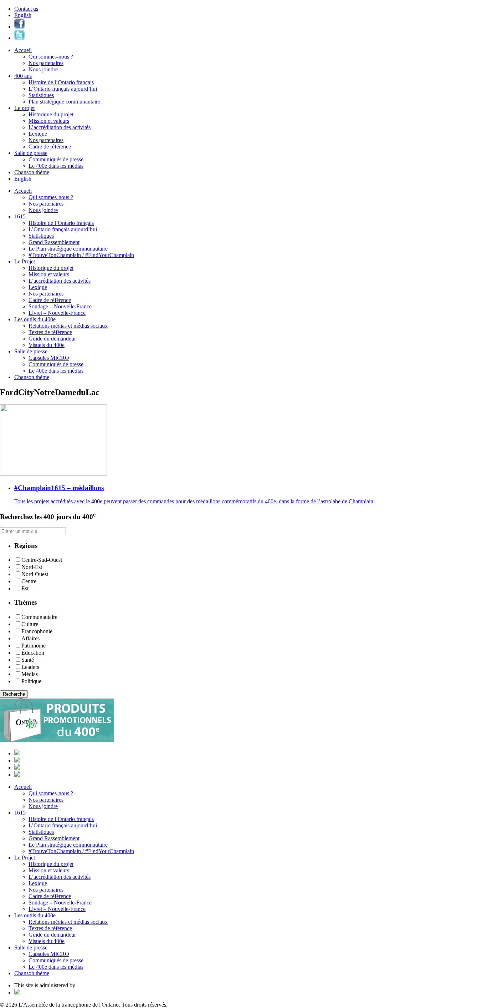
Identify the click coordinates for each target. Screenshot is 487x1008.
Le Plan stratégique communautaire (68, 249)
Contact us (26, 9)
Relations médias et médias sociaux (68, 326)
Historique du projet (51, 114)
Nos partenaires (46, 63)
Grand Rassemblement (54, 242)
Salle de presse (30, 153)
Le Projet (24, 261)
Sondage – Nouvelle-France (60, 306)
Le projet (24, 108)
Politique (31, 681)
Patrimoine (33, 645)
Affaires (30, 638)
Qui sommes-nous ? (51, 57)
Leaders (30, 667)
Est (25, 588)
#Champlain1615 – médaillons (59, 488)
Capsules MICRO (49, 358)
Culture (29, 624)
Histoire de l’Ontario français (61, 82)
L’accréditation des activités (60, 127)
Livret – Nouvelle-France (57, 313)
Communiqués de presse (56, 159)
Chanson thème (31, 172)
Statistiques (41, 95)
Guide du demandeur (52, 339)
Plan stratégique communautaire (64, 102)
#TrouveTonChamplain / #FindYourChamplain (81, 255)
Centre (28, 581)
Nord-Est (31, 567)
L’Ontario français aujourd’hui (63, 89)
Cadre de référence (50, 146)
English (22, 15)
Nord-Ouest (34, 574)
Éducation (32, 653)
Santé (27, 660)
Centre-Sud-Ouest (41, 560)
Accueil (23, 50)
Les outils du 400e (35, 319)
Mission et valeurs (49, 121)
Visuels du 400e (47, 345)
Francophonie (36, 631)
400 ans (23, 76)
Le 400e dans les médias (56, 166)
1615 (20, 216)
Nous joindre (43, 69)
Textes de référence (50, 332)
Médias (29, 674)
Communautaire (39, 617)
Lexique (38, 134)
